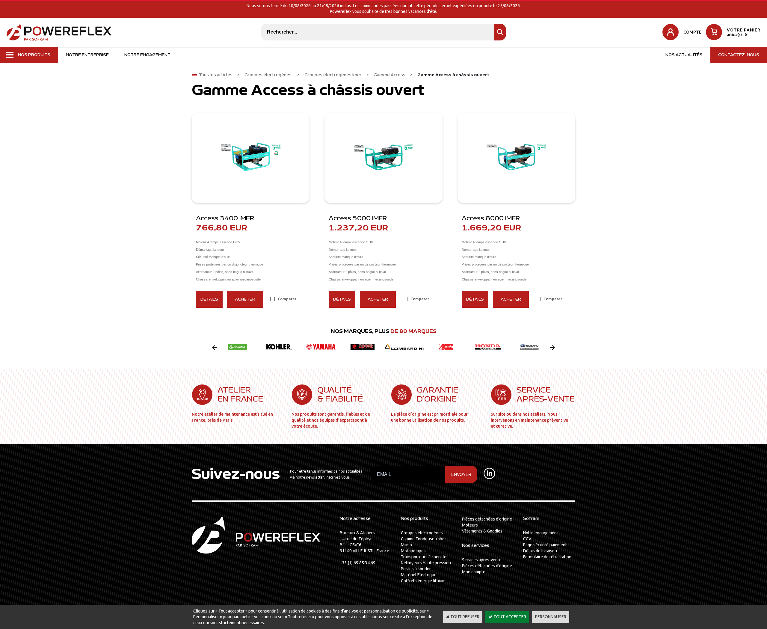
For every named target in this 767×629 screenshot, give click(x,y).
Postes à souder (416, 568)
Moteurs (470, 525)
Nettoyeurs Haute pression (426, 562)
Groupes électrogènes (268, 75)
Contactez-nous (738, 55)
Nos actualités (684, 55)
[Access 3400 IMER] (251, 158)
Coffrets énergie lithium (423, 580)
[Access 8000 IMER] (516, 158)
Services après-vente (482, 559)
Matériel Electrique (419, 574)
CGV (527, 538)
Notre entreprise (87, 55)
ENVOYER (461, 474)
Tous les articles (215, 75)
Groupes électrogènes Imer (333, 75)
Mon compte (473, 571)
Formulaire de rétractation (547, 556)
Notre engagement (147, 55)
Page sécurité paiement (545, 544)
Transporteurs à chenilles (425, 556)
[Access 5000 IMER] (383, 158)
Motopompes (413, 550)
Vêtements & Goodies (482, 531)
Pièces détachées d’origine (487, 519)
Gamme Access (389, 75)
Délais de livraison (540, 550)
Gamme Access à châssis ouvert (453, 75)
